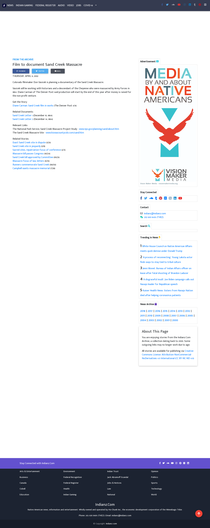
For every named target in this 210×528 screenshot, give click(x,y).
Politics (154, 477)
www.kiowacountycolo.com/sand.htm (65, 133)
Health (66, 489)
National (111, 494)
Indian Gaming (24, 5)
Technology (156, 489)
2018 (142, 311)
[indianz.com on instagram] (170, 198)
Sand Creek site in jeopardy (27, 146)
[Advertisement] (105, 35)
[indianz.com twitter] (167, 5)
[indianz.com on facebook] (141, 198)
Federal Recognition (72, 477)
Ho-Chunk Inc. (115, 510)
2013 (180, 311)
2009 (158, 315)
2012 (187, 311)
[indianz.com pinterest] (199, 5)
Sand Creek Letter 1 (23, 115)
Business (24, 477)
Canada (23, 483)
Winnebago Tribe (174, 510)
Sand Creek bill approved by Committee (33, 157)
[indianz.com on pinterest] (161, 198)
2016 (157, 311)
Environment (69, 471)
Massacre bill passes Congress (28, 154)
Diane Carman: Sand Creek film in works (33, 106)
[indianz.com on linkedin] (175, 198)
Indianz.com (111, 524)
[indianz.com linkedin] (190, 5)
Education (24, 494)
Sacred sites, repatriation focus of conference (37, 150)
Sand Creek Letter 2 (23, 119)
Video (70, 5)
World (154, 494)
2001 (167, 320)
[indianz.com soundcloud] (173, 5)
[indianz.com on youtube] (179, 5)
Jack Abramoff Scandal (117, 477)
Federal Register (45, 5)
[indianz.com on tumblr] (195, 5)
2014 (172, 311)
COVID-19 (88, 5)
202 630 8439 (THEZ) (154, 217)
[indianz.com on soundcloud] (151, 198)
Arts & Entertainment (30, 471)
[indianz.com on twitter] (146, 198)
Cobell (22, 489)
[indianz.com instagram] (184, 5)
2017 (150, 311)
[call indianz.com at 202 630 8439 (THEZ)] (141, 217)
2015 (165, 311)
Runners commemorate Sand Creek (31, 165)
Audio (61, 5)
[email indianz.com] (141, 214)
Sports (154, 483)
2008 (166, 315)
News (10, 5)
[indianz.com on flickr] (205, 5)
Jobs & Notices (114, 483)
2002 (159, 320)
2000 (175, 320)
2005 (190, 315)
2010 (150, 315)
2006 (182, 315)
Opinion (154, 471)
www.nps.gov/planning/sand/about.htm (99, 129)
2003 (151, 320)
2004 (143, 320)
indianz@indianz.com (155, 214)
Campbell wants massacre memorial (31, 168)
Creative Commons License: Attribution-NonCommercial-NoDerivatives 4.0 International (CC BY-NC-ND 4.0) (168, 354)
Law (109, 489)
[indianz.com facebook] (162, 5)
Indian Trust (113, 471)
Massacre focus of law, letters (28, 161)
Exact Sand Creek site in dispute (29, 142)
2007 (174, 315)
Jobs (78, 5)
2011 (142, 315)
